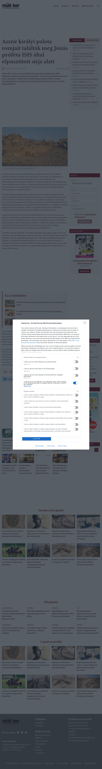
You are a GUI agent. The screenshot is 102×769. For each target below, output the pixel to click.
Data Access (51, 446)
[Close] (85, 323)
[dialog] (51, 384)
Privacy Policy (62, 446)
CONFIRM (36, 439)
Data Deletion (39, 446)
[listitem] (51, 357)
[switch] (75, 361)
